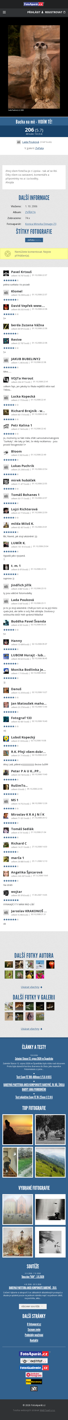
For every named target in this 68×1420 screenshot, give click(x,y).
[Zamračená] (19, 974)
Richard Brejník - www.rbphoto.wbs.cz (29, 411)
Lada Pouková (30, 142)
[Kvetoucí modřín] (29, 964)
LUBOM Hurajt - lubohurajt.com (29, 655)
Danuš (16, 689)
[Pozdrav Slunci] (50, 1006)
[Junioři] (19, 1016)
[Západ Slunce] (40, 1006)
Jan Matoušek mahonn (29, 703)
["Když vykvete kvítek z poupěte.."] (50, 964)
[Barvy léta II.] (9, 974)
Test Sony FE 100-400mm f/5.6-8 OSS (34, 1077)
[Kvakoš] (29, 1006)
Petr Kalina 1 (21, 425)
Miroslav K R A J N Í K (27, 814)
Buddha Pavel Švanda (28, 621)
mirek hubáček (23, 480)
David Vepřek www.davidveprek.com (29, 306)
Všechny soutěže (31, 1306)
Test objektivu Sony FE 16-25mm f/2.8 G (34, 1097)
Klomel (16, 291)
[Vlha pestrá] (9, 1016)
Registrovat (54, 12)
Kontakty (34, 1340)
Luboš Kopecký (23, 737)
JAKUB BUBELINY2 (25, 359)
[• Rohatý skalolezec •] (9, 1006)
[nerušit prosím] (29, 1016)
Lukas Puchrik (22, 466)
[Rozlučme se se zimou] (40, 964)
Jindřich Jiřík (21, 585)
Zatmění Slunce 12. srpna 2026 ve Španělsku (34, 1059)
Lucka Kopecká (23, 396)
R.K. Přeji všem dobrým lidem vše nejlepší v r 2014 (29, 752)
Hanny (16, 641)
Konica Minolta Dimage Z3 (40, 224)
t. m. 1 (16, 566)
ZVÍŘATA (30, 212)
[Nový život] (19, 964)
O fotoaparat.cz (34, 1324)
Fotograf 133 (21, 718)
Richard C (19, 843)
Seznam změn (34, 1329)
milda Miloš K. (22, 524)
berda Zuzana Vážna (27, 325)
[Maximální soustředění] (40, 1016)
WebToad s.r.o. (47, 1410)
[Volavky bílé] (19, 1006)
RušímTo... (19, 786)
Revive (16, 339)
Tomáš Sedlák (22, 829)
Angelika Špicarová (27, 872)
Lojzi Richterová (24, 509)
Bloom (16, 451)
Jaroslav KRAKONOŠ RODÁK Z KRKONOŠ (29, 911)
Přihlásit (34, 12)
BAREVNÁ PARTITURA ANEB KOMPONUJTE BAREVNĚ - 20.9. (33, 1288)
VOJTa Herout (22, 378)
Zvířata (39, 148)
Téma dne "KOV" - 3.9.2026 (33, 1277)
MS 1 (14, 800)
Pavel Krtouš (21, 272)
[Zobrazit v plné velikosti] (34, 67)
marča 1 (17, 858)
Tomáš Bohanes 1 (25, 495)
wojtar (16, 892)
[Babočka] (40, 974)
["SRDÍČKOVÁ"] (9, 964)
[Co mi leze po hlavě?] (29, 974)
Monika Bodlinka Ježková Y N (29, 670)
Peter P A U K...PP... (26, 771)
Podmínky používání (34, 1335)
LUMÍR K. (18, 543)
